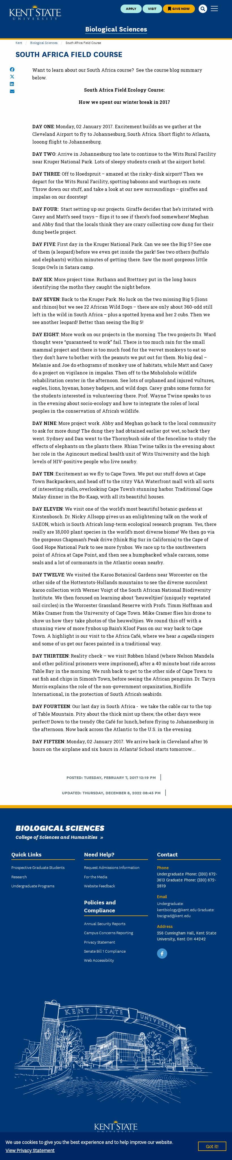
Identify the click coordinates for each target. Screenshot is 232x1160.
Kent (19, 42)
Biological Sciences (116, 28)
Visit (152, 8)
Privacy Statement (99, 942)
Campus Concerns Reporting (108, 932)
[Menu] (214, 8)
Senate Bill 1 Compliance (105, 951)
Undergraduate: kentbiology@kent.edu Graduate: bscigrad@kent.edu (186, 909)
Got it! (212, 1146)
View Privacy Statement (30, 1149)
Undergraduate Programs (32, 886)
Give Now (180, 8)
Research (19, 876)
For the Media (95, 876)
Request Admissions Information (111, 867)
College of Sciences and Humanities (56, 836)
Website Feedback (99, 886)
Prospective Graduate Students (38, 867)
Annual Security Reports (104, 923)
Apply (131, 8)
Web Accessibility (99, 960)
